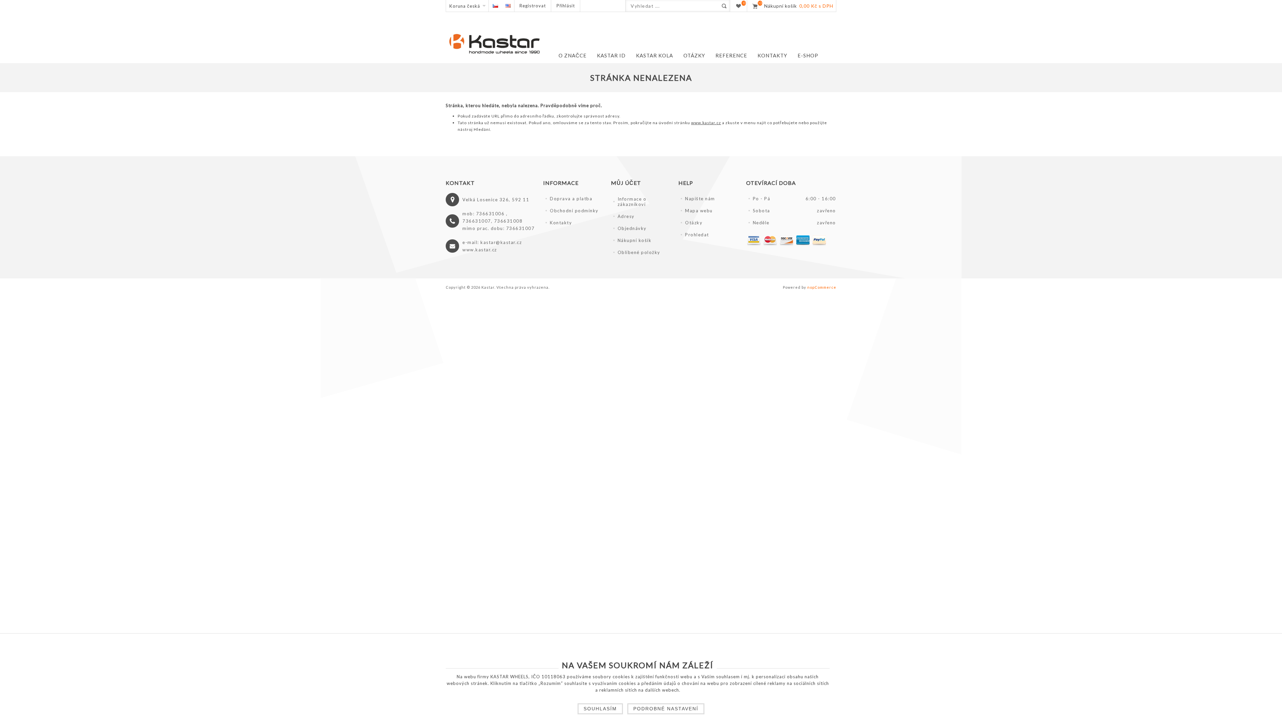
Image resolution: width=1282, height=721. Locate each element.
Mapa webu (699, 210)
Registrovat (532, 5)
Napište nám (700, 198)
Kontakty (561, 222)
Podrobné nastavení (665, 708)
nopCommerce (821, 287)
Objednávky (632, 228)
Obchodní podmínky (574, 210)
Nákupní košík (635, 240)
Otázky (693, 222)
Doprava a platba (571, 198)
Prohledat (697, 234)
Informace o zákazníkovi (632, 201)
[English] (508, 6)
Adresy (626, 216)
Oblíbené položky (639, 252)
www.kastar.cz (706, 122)
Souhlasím (600, 708)
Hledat (724, 6)
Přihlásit (566, 5)
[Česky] (495, 6)
